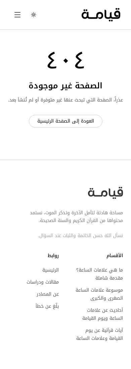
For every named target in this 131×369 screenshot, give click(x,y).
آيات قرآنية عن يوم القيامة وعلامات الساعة (99, 334)
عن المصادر (48, 294)
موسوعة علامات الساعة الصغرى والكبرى (99, 294)
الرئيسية (50, 270)
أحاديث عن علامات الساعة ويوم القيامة (102, 314)
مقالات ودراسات (43, 282)
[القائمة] (17, 14)
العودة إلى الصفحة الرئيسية (65, 121)
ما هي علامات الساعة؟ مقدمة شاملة (99, 274)
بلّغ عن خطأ (47, 306)
